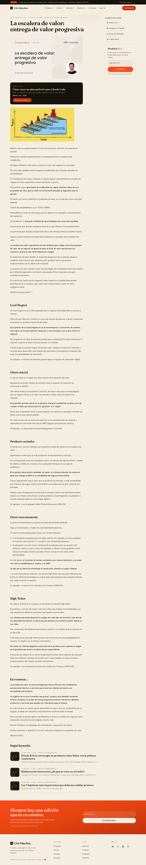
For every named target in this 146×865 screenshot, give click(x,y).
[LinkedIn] (123, 847)
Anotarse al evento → (22, 100)
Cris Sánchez (21, 8)
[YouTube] (113, 847)
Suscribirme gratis (109, 820)
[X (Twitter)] (118, 847)
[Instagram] (128, 847)
